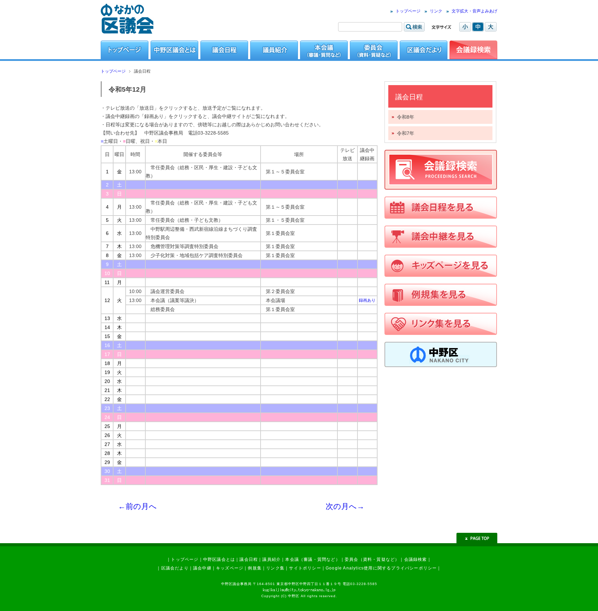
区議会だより (175, 568)
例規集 (255, 568)
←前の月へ (137, 506)
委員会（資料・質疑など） (372, 559)
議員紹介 (271, 559)
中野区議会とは (219, 559)
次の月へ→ (345, 506)
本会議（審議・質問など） (312, 559)
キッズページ (229, 568)
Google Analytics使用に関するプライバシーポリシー (381, 568)
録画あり (367, 300)
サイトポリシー (305, 568)
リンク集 (275, 568)
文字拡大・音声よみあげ (474, 11)
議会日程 (248, 559)
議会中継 (202, 568)
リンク (436, 11)
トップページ (408, 11)
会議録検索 (415, 559)
